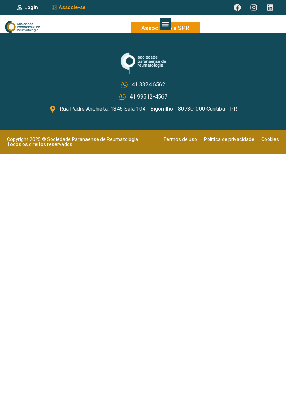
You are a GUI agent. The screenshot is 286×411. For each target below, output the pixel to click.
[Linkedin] (270, 7)
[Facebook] (237, 7)
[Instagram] (253, 7)
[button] (165, 24)
